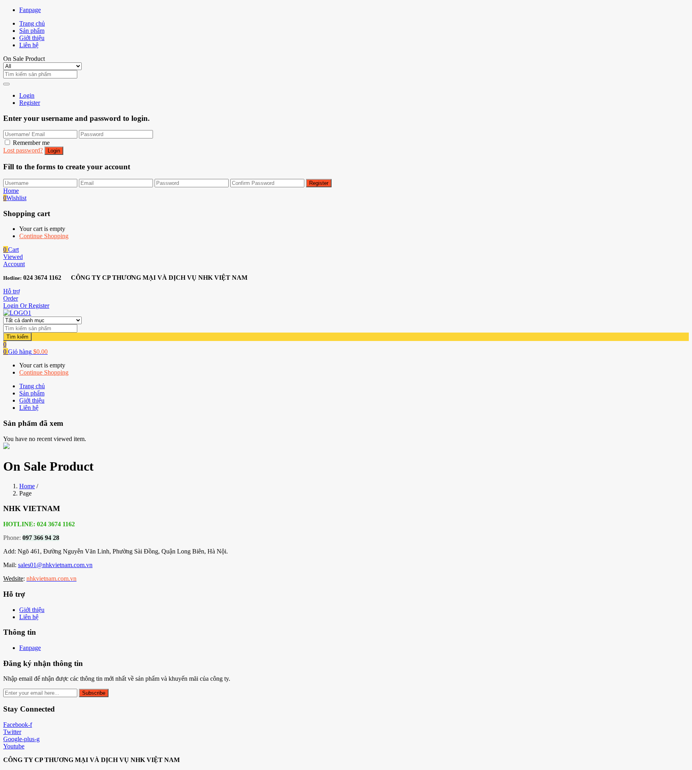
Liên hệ (28, 45)
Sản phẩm (31, 30)
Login (26, 95)
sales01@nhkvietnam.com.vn (55, 564)
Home (27, 486)
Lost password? (23, 150)
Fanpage (30, 9)
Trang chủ (32, 23)
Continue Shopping (43, 236)
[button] (11, 249)
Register (29, 102)
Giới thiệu (31, 37)
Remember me (31, 142)
